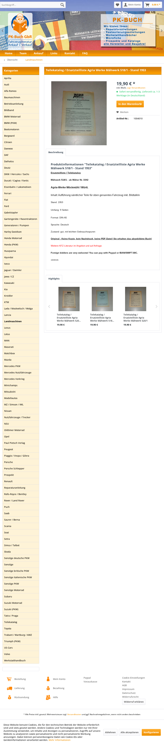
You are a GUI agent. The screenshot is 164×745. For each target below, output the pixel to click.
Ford (6, 206)
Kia (6, 289)
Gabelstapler (11, 212)
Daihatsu (9, 161)
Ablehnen (110, 732)
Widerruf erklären (134, 701)
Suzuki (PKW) (11, 609)
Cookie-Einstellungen (133, 677)
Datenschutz (129, 692)
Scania (7, 526)
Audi (6, 84)
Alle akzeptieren (130, 732)
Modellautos (10, 398)
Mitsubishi (10, 391)
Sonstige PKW (11, 583)
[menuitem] (33, 5)
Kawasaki (9, 282)
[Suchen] (62, 5)
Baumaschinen (12, 97)
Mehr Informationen (59, 739)
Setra (7, 538)
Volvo (7, 654)
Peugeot (8, 449)
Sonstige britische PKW (16, 570)
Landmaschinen (13, 321)
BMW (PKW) (10, 122)
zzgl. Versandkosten (136, 87)
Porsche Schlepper (14, 468)
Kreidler (8, 295)
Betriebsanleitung (13, 103)
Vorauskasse (90, 681)
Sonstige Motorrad (14, 590)
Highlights (54, 278)
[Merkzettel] (117, 5)
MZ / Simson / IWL (13, 404)
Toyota (7, 628)
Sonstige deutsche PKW (16, 558)
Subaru (8, 596)
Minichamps (10, 385)
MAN (6, 340)
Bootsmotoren (11, 129)
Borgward (9, 135)
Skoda (7, 551)
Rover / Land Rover (14, 500)
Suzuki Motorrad (13, 602)
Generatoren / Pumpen (16, 225)
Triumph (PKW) (12, 641)
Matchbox (9, 353)
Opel (6, 436)
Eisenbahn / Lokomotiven (17, 186)
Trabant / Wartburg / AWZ (18, 634)
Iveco (7, 263)
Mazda (7, 359)
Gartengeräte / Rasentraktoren (20, 218)
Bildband (9, 110)
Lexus (7, 327)
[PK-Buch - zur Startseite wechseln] (32, 33)
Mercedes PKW (12, 366)
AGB (124, 685)
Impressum (128, 689)
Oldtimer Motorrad (14, 430)
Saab (6, 513)
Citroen (8, 142)
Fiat (6, 199)
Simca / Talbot (11, 545)
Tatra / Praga (11, 615)
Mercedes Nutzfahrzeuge (17, 372)
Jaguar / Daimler (13, 270)
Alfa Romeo (10, 90)
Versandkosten (74, 714)
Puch (7, 506)
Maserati (9, 346)
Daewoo (8, 148)
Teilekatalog (10, 622)
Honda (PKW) (11, 244)
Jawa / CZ (9, 276)
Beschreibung (55, 152)
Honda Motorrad (13, 238)
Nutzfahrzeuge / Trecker (17, 417)
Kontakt (126, 681)
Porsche (8, 462)
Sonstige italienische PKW (18, 577)
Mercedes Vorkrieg (14, 378)
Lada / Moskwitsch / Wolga (18, 308)
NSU (6, 423)
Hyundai (8, 257)
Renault (8, 481)
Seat (6, 532)
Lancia (7, 314)
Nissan (8, 410)
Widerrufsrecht (130, 696)
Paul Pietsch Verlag (14, 442)
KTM (6, 302)
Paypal (87, 677)
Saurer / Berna (12, 519)
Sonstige (8, 564)
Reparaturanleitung (14, 487)
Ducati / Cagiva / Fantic (16, 180)
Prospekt (9, 474)
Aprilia (7, 78)
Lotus (7, 334)
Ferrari (7, 193)
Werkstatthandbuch (15, 660)
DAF (6, 154)
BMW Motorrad (12, 116)
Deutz (7, 167)
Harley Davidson (13, 231)
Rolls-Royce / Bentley (15, 494)
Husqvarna (10, 250)
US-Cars (8, 647)
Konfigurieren (151, 732)
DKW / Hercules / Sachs (16, 174)
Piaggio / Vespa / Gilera (16, 455)
